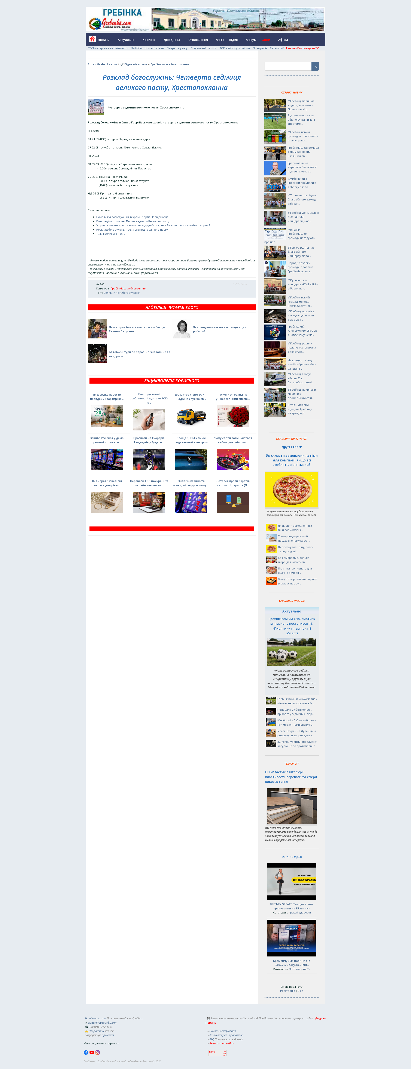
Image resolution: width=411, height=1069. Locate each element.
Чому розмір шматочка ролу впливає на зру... (297, 581)
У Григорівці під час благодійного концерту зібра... (301, 252)
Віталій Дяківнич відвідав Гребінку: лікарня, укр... (300, 409)
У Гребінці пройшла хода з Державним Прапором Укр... (301, 105)
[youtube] (92, 1054)
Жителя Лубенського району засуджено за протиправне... (297, 744)
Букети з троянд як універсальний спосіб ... (233, 397)
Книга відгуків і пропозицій (226, 1035)
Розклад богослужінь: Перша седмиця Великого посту (132, 221)
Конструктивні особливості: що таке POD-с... (149, 398)
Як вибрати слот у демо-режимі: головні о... (107, 440)
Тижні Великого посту (110, 234)
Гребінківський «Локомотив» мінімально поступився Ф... (297, 701)
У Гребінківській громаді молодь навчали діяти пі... (300, 301)
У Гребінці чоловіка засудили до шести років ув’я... (301, 315)
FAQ (211, 1039)
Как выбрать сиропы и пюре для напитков (293, 560)
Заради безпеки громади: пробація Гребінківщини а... (300, 267)
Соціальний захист (204, 48)
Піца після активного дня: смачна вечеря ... (295, 570)
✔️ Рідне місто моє (133, 64)
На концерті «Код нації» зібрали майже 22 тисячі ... (302, 364)
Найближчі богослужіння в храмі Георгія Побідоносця (132, 217)
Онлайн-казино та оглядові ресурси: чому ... (191, 483)
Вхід (300, 991)
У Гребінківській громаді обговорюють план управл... (303, 136)
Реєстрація (287, 991)
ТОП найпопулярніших (235, 48)
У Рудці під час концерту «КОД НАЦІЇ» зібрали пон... (303, 284)
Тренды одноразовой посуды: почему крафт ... (294, 538)
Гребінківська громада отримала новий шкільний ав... (303, 152)
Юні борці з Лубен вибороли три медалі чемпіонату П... (296, 722)
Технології (277, 48)
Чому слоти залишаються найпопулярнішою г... (233, 440)
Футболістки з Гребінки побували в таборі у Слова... (302, 183)
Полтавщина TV (299, 969)
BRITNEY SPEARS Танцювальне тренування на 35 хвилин (292, 906)
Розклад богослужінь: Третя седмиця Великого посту (132, 229)
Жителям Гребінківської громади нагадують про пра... (289, 236)
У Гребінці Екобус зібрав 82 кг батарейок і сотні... (301, 378)
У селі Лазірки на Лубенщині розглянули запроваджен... (296, 733)
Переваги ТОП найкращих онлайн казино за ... (149, 483)
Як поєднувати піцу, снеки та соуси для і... (296, 549)
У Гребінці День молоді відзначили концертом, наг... (303, 217)
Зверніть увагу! (177, 48)
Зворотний (96, 1031)
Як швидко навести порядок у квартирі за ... (107, 397)
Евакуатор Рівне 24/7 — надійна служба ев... (191, 397)
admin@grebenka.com (102, 1023)
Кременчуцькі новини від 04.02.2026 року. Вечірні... (291, 963)
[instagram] (97, 1054)
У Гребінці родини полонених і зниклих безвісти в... (302, 347)
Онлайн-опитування (222, 1031)
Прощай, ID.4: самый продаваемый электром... (191, 440)
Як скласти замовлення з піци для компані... (295, 528)
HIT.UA (212, 1052)
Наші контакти (95, 1018)
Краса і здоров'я (300, 912)
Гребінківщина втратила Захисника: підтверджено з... (302, 167)
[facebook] (86, 1054)
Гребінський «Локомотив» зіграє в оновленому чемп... (302, 331)
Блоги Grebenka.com (102, 64)
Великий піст (112, 293)
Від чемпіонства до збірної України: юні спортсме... (301, 119)
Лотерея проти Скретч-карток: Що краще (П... (233, 483)
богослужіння (131, 293)
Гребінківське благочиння (169, 64)
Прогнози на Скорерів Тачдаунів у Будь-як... (149, 440)
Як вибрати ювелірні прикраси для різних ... (107, 483)
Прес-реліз (260, 48)
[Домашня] (91, 40)
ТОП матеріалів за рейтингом (108, 48)
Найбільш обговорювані (147, 48)
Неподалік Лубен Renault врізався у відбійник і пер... (295, 712)
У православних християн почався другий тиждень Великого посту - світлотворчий (153, 225)
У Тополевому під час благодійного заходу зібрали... (302, 199)
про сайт (108, 1035)
